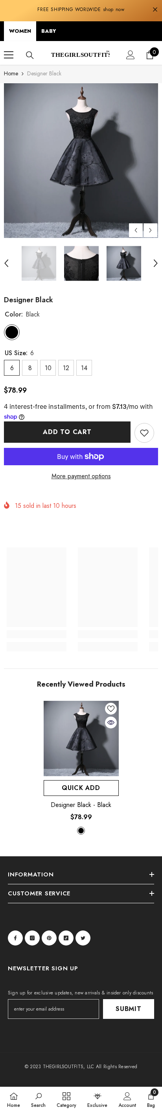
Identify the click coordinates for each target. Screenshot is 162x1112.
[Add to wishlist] (144, 433)
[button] (136, 230)
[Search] (30, 55)
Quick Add (81, 787)
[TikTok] (66, 937)
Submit (129, 1008)
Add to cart (67, 431)
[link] (36, 634)
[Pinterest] (49, 937)
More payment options (81, 476)
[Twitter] (82, 937)
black (81, 831)
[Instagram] (32, 937)
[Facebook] (15, 937)
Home (11, 73)
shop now (114, 9)
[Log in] (130, 55)
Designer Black (81, 805)
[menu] (8, 55)
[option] (81, 160)
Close (155, 10)
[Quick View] (111, 722)
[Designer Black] (81, 738)
